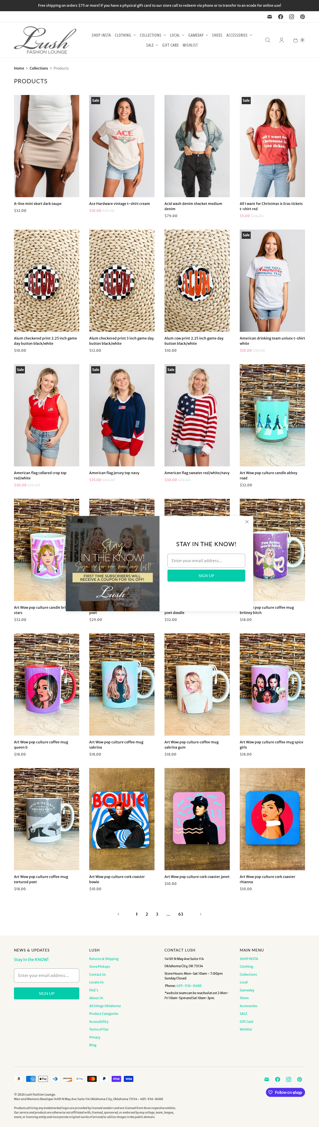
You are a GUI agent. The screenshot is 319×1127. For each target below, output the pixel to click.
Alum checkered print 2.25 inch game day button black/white (45, 341)
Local (175, 35)
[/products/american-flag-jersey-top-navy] (122, 415)
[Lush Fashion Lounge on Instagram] (291, 16)
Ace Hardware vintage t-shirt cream (119, 203)
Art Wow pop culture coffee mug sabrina (116, 745)
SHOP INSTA (101, 35)
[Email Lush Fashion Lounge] (269, 16)
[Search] (268, 40)
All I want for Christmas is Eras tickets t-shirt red (271, 206)
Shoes (217, 35)
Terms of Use (98, 1029)
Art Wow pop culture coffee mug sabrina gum (191, 745)
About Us (96, 998)
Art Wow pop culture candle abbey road (268, 475)
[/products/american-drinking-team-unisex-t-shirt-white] (272, 281)
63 (180, 914)
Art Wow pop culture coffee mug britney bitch (267, 610)
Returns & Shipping (104, 959)
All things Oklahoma (105, 1006)
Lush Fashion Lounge (40, 1094)
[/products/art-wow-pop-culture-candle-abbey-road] (272, 415)
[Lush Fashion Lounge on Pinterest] (302, 16)
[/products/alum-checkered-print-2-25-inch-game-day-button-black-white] (46, 281)
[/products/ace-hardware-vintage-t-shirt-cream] (122, 146)
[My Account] (282, 40)
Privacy (94, 1037)
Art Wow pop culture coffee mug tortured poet (41, 879)
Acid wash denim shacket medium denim (193, 206)
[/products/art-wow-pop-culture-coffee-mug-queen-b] (46, 684)
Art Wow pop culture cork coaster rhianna (267, 879)
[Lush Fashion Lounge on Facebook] (280, 16)
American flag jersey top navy (114, 473)
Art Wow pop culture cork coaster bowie (117, 879)
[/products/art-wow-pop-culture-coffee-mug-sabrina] (122, 684)
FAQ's (93, 990)
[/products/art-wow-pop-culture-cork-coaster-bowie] (122, 819)
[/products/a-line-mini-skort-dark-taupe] (46, 146)
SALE (150, 45)
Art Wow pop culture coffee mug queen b (41, 745)
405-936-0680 (189, 986)
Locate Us (96, 982)
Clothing (123, 35)
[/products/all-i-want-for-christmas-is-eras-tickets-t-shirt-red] (272, 146)
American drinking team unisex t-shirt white (272, 341)
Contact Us (97, 974)
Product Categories (103, 1014)
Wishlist (190, 45)
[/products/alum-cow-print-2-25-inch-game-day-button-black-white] (197, 281)
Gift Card (170, 45)
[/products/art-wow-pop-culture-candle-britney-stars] (46, 550)
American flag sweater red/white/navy (197, 473)
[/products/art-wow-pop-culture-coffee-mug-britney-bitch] (272, 550)
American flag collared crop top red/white (40, 475)
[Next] (200, 914)
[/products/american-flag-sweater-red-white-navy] (197, 415)
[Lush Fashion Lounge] (45, 40)
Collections (150, 35)
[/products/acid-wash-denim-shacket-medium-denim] (197, 146)
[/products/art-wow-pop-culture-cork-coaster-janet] (197, 819)
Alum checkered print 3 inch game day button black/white (121, 341)
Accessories (237, 35)
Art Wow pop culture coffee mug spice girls (271, 745)
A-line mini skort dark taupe (38, 203)
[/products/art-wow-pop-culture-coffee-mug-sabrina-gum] (197, 684)
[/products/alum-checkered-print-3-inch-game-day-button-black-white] (122, 281)
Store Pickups (99, 966)
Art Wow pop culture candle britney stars (44, 610)
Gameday (196, 35)
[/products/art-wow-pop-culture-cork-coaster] (272, 819)
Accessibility (98, 1022)
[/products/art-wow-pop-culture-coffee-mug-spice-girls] (272, 684)
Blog (92, 1045)
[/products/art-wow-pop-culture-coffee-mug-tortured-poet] (46, 819)
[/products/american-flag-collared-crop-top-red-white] (46, 415)
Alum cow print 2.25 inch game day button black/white (194, 341)
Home (19, 68)
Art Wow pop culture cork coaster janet (197, 876)
